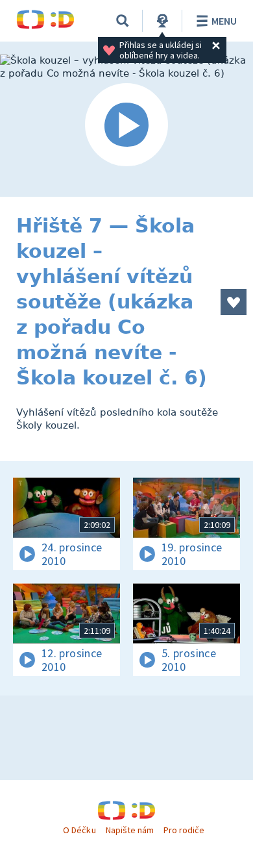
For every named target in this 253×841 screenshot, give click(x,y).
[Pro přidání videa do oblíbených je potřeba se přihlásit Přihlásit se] (234, 302)
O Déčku (79, 830)
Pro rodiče (183, 830)
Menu (224, 20)
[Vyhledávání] (122, 21)
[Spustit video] (126, 126)
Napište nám (130, 830)
